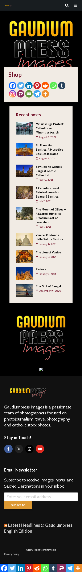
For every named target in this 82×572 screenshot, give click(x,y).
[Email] (29, 94)
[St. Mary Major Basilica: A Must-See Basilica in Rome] (24, 149)
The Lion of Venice (48, 252)
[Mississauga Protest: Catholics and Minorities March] (24, 128)
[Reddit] (45, 85)
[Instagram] (12, 94)
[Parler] (20, 94)
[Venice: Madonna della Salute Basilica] (24, 239)
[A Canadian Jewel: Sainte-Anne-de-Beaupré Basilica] (24, 192)
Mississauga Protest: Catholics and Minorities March (50, 128)
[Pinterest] (37, 85)
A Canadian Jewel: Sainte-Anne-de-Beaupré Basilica (48, 192)
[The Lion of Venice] (24, 256)
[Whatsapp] (53, 85)
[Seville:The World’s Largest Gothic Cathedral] (24, 171)
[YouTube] (40, 449)
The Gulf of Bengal (48, 286)
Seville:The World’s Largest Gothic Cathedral (49, 171)
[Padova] (24, 273)
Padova (41, 269)
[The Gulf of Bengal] (24, 290)
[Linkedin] (29, 85)
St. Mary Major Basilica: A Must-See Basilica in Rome (49, 149)
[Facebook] (12, 85)
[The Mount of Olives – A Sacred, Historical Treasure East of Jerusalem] (24, 213)
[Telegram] (37, 94)
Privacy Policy (11, 554)
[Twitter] (20, 85)
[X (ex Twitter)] (19, 449)
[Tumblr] (61, 85)
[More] (45, 94)
